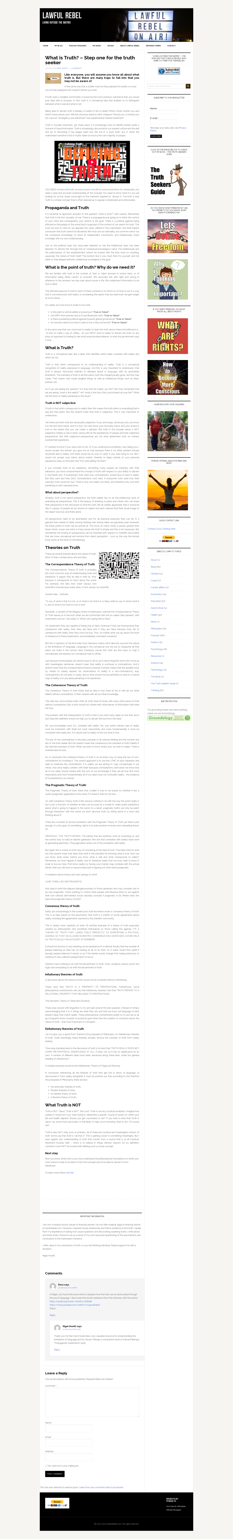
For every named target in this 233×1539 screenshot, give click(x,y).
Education (156, 601)
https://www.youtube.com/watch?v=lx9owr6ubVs (75, 1305)
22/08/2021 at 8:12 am (72, 1329)
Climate (155, 573)
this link (70, 1172)
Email (48, 1437)
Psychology (157, 649)
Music (154, 621)
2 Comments (76, 68)
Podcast (155, 635)
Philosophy (156, 628)
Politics (154, 642)
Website (49, 1451)
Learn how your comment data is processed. (101, 1487)
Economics (156, 594)
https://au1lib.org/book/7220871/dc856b (71, 1301)
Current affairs (158, 587)
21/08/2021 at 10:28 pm (67, 1288)
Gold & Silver (157, 608)
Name (48, 1422)
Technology (157, 670)
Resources (156, 656)
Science (155, 663)
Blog (153, 567)
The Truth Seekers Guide (163, 683)
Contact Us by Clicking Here (161, 529)
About (154, 560)
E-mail (154, 118)
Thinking (155, 690)
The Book (156, 676)
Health (154, 615)
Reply (52, 1315)
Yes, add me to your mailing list (62, 1466)
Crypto (154, 580)
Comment (50, 1386)
